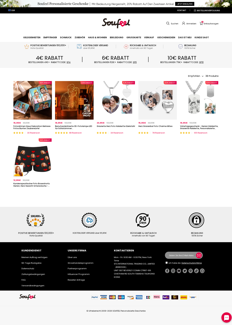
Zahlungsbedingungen (33, 274)
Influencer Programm (79, 274)
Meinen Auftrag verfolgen (34, 257)
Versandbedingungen (32, 285)
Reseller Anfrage (76, 279)
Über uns (72, 257)
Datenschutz (27, 268)
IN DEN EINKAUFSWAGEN (33, 133)
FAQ (23, 279)
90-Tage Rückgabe (31, 262)
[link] (31, 37)
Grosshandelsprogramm (80, 262)
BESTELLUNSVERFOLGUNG (208, 10)
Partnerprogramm (77, 268)
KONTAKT (181, 10)
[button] (172, 23)
